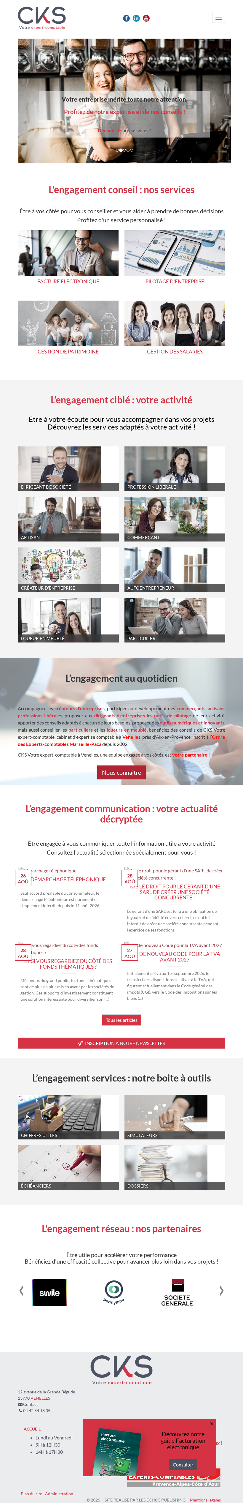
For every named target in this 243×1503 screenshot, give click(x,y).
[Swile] (37, 1292)
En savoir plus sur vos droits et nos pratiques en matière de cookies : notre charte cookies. (94, 1466)
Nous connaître (121, 772)
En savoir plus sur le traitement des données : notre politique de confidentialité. (83, 1472)
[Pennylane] (101, 1292)
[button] (34, 101)
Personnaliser (152, 1487)
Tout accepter (37, 1487)
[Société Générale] (164, 1292)
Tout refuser (95, 1487)
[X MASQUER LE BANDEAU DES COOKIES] (184, 1417)
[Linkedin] (136, 18)
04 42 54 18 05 (36, 1410)
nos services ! (124, 130)
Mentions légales (205, 1499)
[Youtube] (146, 18)
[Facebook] (126, 18)
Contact (30, 1404)
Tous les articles (122, 1020)
